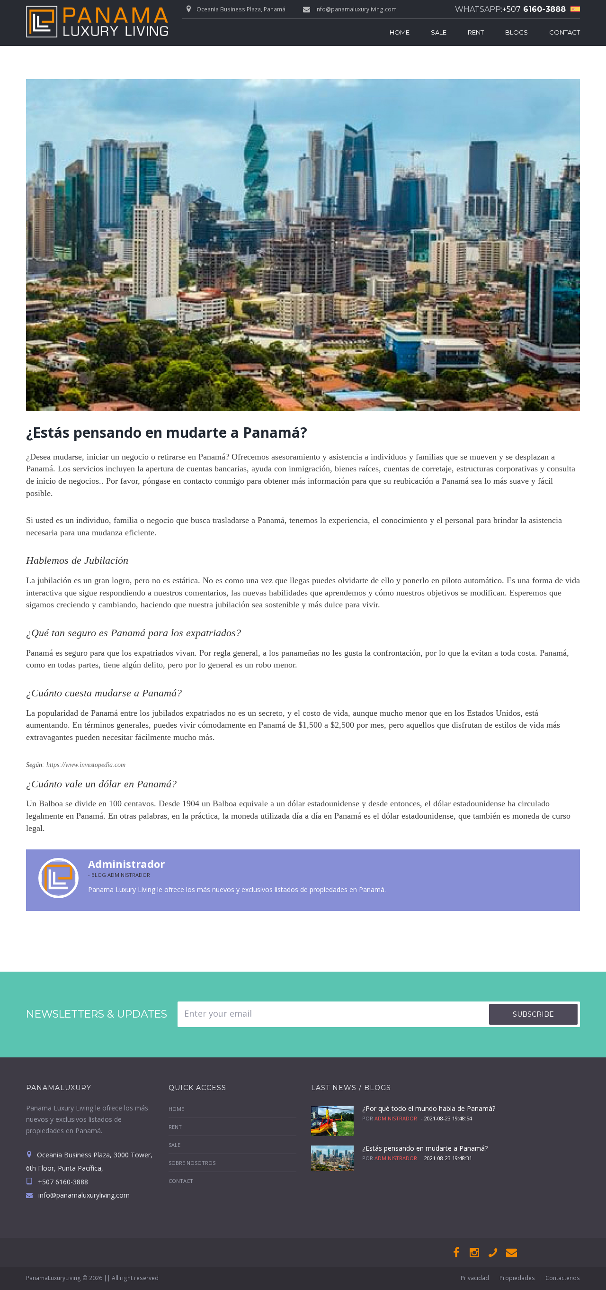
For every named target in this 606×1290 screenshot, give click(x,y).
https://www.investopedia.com (85, 764)
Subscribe (533, 1014)
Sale (438, 32)
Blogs (516, 32)
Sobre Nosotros (192, 1162)
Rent (476, 32)
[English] (573, 9)
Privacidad (475, 1278)
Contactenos (562, 1278)
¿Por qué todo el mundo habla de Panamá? (428, 1108)
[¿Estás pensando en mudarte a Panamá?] (303, 245)
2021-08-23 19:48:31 (448, 1158)
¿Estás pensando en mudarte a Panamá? (425, 1148)
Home (400, 32)
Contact (564, 32)
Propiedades (517, 1278)
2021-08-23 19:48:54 (448, 1118)
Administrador (126, 864)
